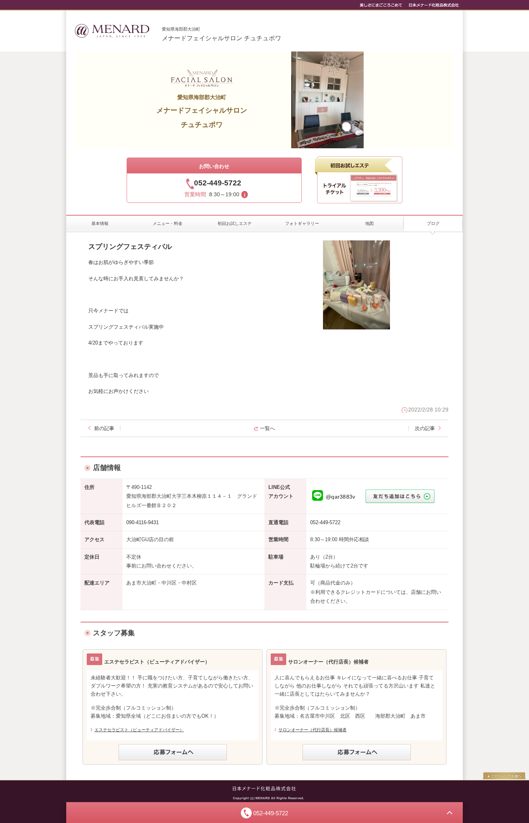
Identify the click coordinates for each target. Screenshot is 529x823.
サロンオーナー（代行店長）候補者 (312, 729)
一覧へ (267, 428)
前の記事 (104, 428)
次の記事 (425, 428)
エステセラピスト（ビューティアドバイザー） (139, 729)
